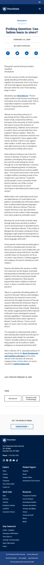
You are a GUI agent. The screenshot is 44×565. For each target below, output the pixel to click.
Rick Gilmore (22, 96)
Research (22, 21)
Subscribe (21, 426)
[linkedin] (27, 53)
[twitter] (17, 53)
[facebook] (8, 53)
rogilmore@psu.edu (21, 364)
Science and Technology (31, 398)
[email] (36, 53)
